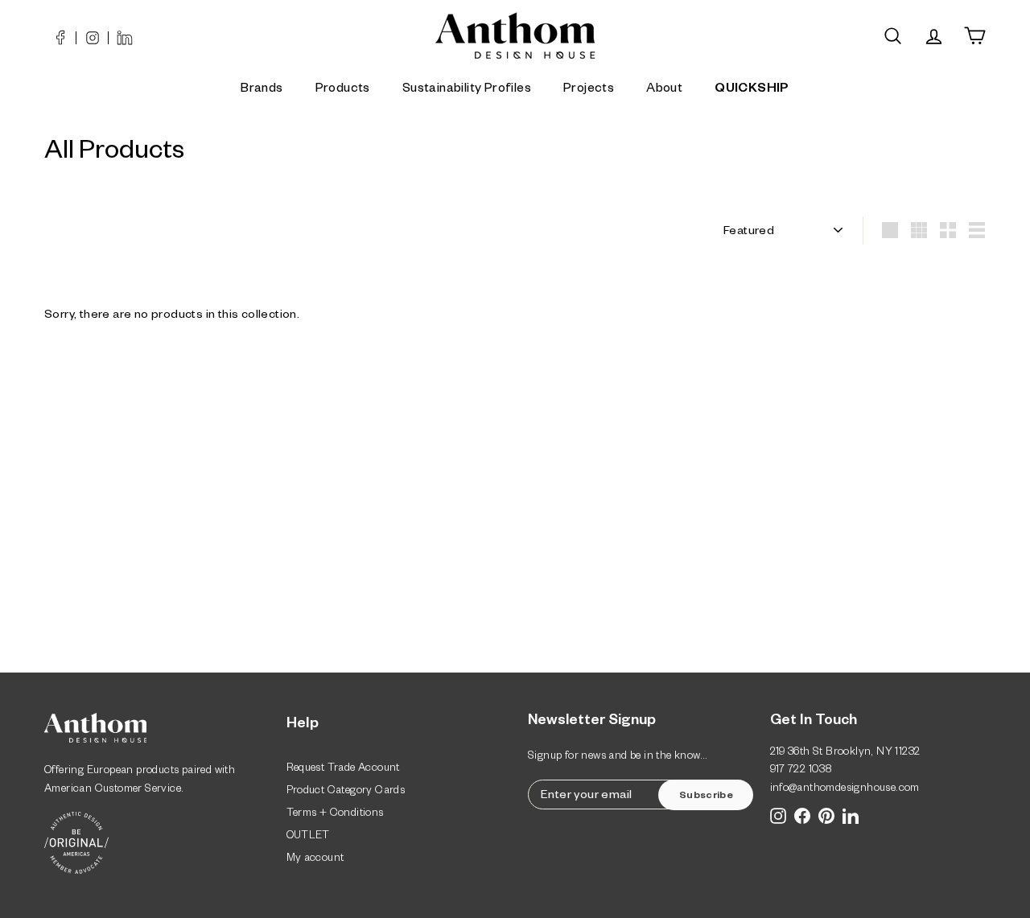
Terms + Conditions (335, 815)
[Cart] (974, 36)
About (664, 90)
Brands (261, 90)
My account (315, 860)
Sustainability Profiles (466, 90)
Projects (588, 90)
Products (342, 90)
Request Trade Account (343, 770)
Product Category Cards (346, 792)
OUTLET (308, 837)
